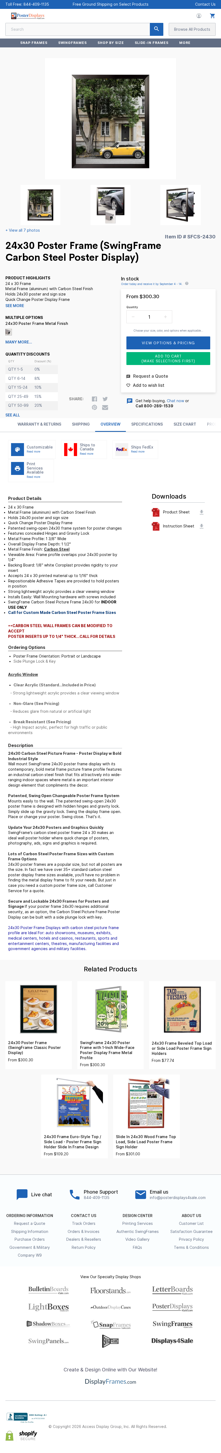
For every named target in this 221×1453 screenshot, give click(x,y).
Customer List (191, 1223)
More (185, 43)
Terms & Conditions (191, 1247)
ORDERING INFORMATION (29, 1216)
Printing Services (137, 1223)
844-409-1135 (36, 4)
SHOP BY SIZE (111, 43)
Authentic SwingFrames (137, 1231)
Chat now (175, 401)
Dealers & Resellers (83, 1239)
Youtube (212, 1431)
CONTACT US (83, 1216)
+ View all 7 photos (22, 230)
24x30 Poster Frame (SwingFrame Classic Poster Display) (34, 1048)
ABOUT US (191, 1216)
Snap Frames (33, 43)
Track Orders (83, 1223)
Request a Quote (29, 1223)
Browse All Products (192, 29)
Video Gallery (137, 1239)
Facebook (177, 1422)
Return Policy (84, 1247)
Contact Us (205, 4)
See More (14, 306)
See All (12, 415)
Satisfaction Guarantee (191, 1231)
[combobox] (84, 29)
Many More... (18, 342)
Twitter (188, 1422)
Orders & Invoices (83, 1231)
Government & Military (29, 1247)
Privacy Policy (191, 1239)
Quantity (132, 307)
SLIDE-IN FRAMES (151, 43)
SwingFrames (72, 43)
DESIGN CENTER (138, 1216)
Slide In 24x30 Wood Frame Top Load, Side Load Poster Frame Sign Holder (146, 1142)
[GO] (156, 29)
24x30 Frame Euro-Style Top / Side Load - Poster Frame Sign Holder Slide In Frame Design (72, 1142)
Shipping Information (29, 1231)
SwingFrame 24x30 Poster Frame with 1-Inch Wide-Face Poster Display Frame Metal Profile (107, 1050)
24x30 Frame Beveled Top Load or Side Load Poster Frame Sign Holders (182, 1048)
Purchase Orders (30, 1239)
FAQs (137, 1247)
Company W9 (30, 1255)
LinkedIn (212, 1422)
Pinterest (200, 1422)
